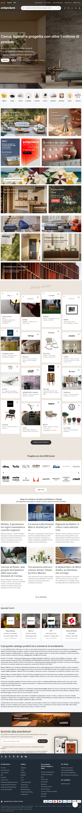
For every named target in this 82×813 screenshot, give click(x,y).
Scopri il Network (5, 770)
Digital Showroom (65, 783)
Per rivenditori (47, 2)
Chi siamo (3, 767)
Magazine (23, 775)
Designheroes (24, 794)
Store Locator (44, 779)
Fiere (22, 777)
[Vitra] (6, 466)
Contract (69, 658)
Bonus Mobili (44, 781)
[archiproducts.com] (8, 8)
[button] (77, 2)
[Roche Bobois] (16, 479)
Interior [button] (3, 2)
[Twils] (16, 466)
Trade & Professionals (58, 2)
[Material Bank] (10, 152)
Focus (22, 780)
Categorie (23, 767)
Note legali (43, 793)
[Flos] (26, 466)
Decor (58, 658)
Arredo (19, 658)
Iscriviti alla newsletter (6, 789)
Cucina (53, 658)
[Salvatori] (66, 466)
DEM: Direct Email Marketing (68, 772)
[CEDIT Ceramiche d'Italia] (46, 466)
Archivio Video (24, 787)
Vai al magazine (41, 597)
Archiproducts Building (27, 792)
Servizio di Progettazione (47, 772)
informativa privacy (29, 751)
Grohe (9, 692)
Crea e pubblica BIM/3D (67, 770)
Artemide (48, 662)
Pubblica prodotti (39, 2)
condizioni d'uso (19, 751)
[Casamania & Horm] (36, 466)
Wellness (62, 658)
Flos (43, 662)
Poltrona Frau (48, 667)
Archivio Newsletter (26, 782)
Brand (22, 770)
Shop (42, 777)
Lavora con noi (4, 780)
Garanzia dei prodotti (46, 786)
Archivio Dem (24, 784)
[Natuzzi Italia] (56, 479)
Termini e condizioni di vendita (49, 791)
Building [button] (9, 2)
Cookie (49, 806)
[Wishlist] (72, 8)
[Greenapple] (26, 479)
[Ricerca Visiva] (58, 8)
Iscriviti (43, 741)
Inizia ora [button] (5, 60)
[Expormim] (46, 479)
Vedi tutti (41, 490)
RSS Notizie (68, 806)
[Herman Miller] (36, 479)
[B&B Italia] (6, 479)
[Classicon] (76, 466)
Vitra (36, 662)
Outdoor (40, 658)
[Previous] (2, 97)
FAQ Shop (43, 796)
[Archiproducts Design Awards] (30, 152)
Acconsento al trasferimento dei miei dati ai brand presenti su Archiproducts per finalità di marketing (22, 747)
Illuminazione (26, 658)
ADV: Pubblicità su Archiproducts (69, 775)
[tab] (80, 2)
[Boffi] (76, 479)
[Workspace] (68, 8)
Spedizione (44, 784)
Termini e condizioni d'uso (58, 806)
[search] (23, 8)
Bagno (34, 658)
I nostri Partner (4, 772)
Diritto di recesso (45, 789)
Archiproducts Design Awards (8, 787)
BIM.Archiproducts (25, 789)
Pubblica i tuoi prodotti (67, 767)
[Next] (79, 97)
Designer (23, 772)
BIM (14, 2)
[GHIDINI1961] (66, 479)
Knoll (40, 662)
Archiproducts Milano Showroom (9, 782)
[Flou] (56, 466)
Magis (23, 669)
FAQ (2, 775)
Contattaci (3, 777)
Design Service (68, 2)
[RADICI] (10, 247)
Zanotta (53, 662)
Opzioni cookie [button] (43, 806)
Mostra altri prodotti (41, 442)
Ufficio (48, 658)
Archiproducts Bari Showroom (8, 784)
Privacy (36, 806)
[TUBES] (30, 247)
